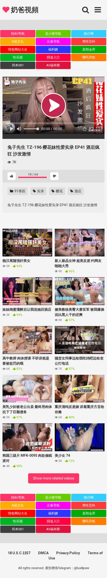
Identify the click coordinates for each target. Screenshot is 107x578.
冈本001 (18, 65)
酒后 (77, 191)
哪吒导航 (88, 57)
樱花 (59, 191)
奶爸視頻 (23, 10)
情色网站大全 (17, 49)
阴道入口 (53, 57)
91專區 (19, 191)
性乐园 (18, 57)
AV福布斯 (53, 65)
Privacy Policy (68, 553)
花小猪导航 (53, 33)
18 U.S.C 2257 (19, 553)
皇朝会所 (88, 49)
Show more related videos (53, 478)
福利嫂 (53, 49)
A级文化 (18, 41)
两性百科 (88, 41)
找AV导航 (18, 33)
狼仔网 (89, 33)
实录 (40, 191)
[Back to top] (98, 568)
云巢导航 (53, 41)
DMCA (43, 553)
